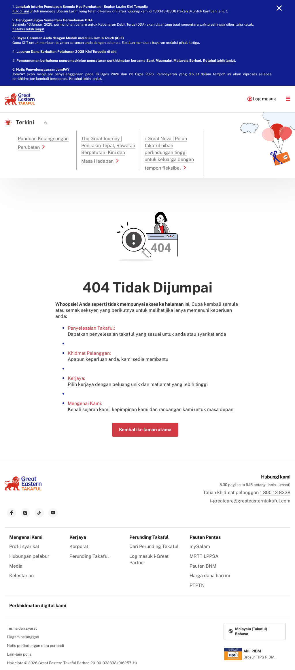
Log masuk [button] (264, 99)
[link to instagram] (25, 512)
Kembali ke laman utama (145, 429)
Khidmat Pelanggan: (89, 353)
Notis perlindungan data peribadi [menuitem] (35, 645)
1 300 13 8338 (275, 492)
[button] (288, 99)
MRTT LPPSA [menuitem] (204, 556)
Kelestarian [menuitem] (21, 575)
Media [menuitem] (15, 566)
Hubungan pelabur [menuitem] (29, 556)
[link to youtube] (53, 512)
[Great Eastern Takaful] (20, 98)
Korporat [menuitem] (78, 546)
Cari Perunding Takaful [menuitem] (154, 546)
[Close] (279, 8)
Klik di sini (20, 11)
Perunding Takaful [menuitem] (89, 556)
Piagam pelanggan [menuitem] (23, 637)
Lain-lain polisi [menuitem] (19, 654)
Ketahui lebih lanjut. (85, 79)
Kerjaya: (76, 378)
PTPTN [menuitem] (197, 585)
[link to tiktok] (39, 512)
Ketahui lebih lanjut (28, 29)
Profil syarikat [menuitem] (24, 546)
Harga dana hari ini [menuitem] (210, 575)
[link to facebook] (11, 512)
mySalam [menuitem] (200, 546)
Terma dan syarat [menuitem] (22, 628)
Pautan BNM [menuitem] (203, 566)
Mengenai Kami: (85, 403)
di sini (111, 52)
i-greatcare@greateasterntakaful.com (250, 501)
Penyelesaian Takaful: (91, 328)
